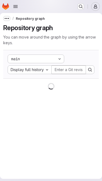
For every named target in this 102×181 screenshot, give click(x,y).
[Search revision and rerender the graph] (90, 69)
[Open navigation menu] (15, 6)
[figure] (51, 130)
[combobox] (30, 69)
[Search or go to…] (81, 6)
